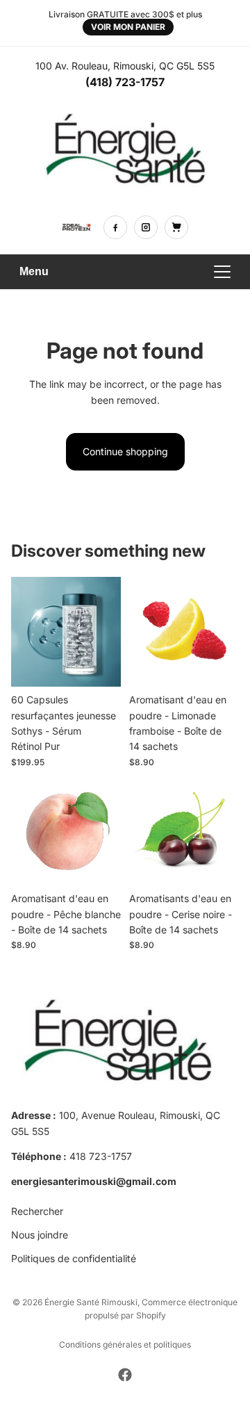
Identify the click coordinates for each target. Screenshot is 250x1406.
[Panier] (176, 227)
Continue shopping (125, 451)
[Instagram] (146, 227)
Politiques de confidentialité (73, 1259)
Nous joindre (39, 1235)
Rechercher (37, 1211)
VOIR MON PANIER (128, 27)
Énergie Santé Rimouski (91, 1302)
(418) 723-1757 (125, 82)
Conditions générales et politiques (125, 1344)
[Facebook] (115, 227)
